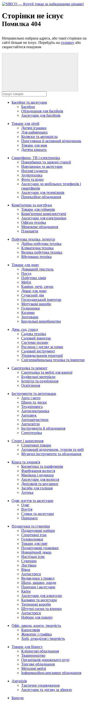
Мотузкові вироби (36, 304)
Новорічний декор (36, 552)
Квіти (26, 591)
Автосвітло (30, 424)
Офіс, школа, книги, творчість (36, 625)
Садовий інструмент (38, 351)
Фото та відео (32, 179)
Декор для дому (34, 291)
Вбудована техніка (36, 257)
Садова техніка (33, 334)
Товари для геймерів (38, 209)
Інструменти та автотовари (34, 394)
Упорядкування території (42, 355)
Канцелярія (30, 630)
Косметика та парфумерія (42, 466)
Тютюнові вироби (36, 604)
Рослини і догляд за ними (42, 347)
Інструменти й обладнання (43, 428)
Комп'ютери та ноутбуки (32, 205)
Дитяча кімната (34, 150)
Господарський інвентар (41, 300)
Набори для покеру (37, 617)
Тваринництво (33, 655)
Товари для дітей (25, 124)
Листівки (28, 565)
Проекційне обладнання (41, 197)
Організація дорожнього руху (45, 660)
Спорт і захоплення (27, 441)
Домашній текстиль (37, 269)
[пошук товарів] (40, 72)
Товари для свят (34, 544)
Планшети (29, 231)
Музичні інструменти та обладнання (51, 454)
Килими (28, 313)
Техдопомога (32, 407)
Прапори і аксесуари (38, 587)
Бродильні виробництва (41, 321)
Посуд (26, 273)
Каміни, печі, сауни (37, 286)
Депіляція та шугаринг (40, 484)
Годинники (30, 308)
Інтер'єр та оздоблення (39, 381)
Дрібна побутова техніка (41, 244)
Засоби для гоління (37, 488)
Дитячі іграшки (34, 128)
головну (67, 43)
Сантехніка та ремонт (29, 368)
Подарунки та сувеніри (31, 526)
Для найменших (34, 132)
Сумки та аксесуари (37, 514)
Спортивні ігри (34, 535)
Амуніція (19, 681)
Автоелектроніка (35, 411)
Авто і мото (30, 398)
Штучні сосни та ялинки (41, 609)
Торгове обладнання (38, 664)
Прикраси (29, 518)
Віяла (25, 570)
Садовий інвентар (36, 338)
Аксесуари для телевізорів (42, 192)
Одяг (25, 505)
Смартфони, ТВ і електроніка (36, 158)
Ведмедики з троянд (37, 578)
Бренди (18, 698)
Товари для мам (34, 145)
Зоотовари (29, 317)
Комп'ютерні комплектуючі (43, 214)
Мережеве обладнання (39, 227)
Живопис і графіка (36, 634)
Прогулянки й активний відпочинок (51, 141)
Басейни (28, 107)
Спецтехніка (31, 433)
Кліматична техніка (37, 248)
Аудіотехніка (31, 175)
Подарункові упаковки (40, 548)
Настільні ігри (33, 557)
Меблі (26, 282)
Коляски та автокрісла (39, 137)
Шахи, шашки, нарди (38, 583)
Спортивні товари (36, 445)
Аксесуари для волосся (40, 479)
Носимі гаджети (34, 171)
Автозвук (29, 415)
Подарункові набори (38, 530)
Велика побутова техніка (41, 252)
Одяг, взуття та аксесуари (32, 501)
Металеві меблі (33, 668)
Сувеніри (29, 561)
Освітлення (30, 385)
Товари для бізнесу (27, 647)
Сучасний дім (32, 295)
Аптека (27, 492)
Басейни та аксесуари (29, 102)
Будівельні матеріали (38, 377)
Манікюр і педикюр (37, 475)
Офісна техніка (33, 222)
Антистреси (31, 574)
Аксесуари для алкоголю (41, 596)
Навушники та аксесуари (41, 166)
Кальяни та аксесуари (39, 600)
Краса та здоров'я (26, 462)
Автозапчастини (34, 420)
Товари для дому (25, 265)
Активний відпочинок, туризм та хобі (52, 449)
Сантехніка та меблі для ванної (46, 372)
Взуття (26, 509)
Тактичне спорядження (40, 685)
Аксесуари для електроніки (43, 218)
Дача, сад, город (25, 329)
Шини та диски (34, 402)
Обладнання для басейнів (42, 111)
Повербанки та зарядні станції (46, 162)
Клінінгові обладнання (40, 651)
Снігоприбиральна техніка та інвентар (53, 360)
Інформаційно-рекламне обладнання (51, 673)
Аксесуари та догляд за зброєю (46, 690)
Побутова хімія (33, 278)
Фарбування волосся (38, 471)
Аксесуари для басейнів (40, 115)
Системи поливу (34, 342)
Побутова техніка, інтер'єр (33, 239)
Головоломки (32, 539)
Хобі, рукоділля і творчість (43, 638)
